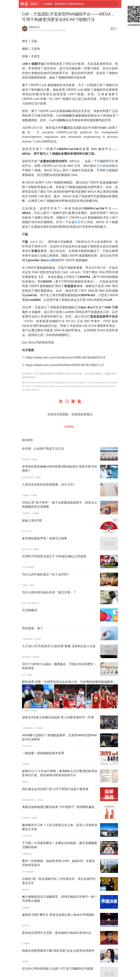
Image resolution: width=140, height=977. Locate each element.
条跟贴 (69, 426)
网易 (24, 4)
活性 (99, 166)
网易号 (34, 3)
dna (49, 260)
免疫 (77, 222)
